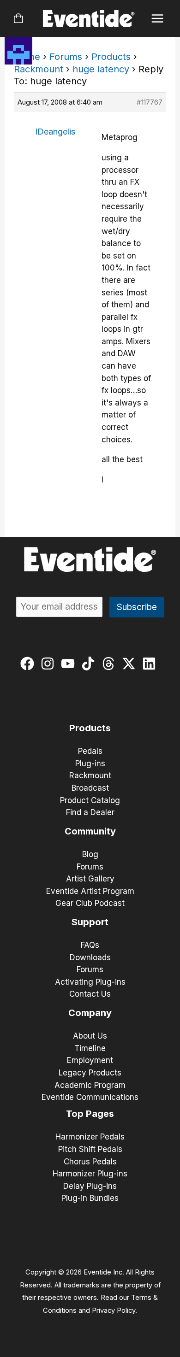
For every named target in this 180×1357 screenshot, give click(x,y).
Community (90, 831)
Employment (90, 1060)
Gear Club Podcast (90, 903)
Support (90, 922)
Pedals (90, 751)
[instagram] (50, 663)
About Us (90, 1035)
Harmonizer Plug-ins (90, 1173)
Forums (65, 56)
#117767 (149, 102)
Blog (90, 854)
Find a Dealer (90, 812)
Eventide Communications (90, 1097)
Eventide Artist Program (90, 891)
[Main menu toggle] (157, 18)
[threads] (111, 663)
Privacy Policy (113, 1310)
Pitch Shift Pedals (90, 1149)
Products (111, 56)
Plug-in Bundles (90, 1198)
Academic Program (90, 1085)
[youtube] (70, 663)
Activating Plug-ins (90, 982)
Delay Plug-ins (90, 1186)
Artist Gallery (90, 878)
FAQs (90, 945)
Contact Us (90, 994)
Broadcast (90, 788)
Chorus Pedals (90, 1161)
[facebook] (29, 663)
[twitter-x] (131, 663)
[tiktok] (90, 663)
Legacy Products (90, 1072)
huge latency (100, 69)
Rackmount (38, 69)
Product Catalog (90, 800)
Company (90, 1012)
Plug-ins (90, 763)
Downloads (90, 957)
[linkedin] (151, 663)
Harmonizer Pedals (90, 1136)
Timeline (90, 1048)
